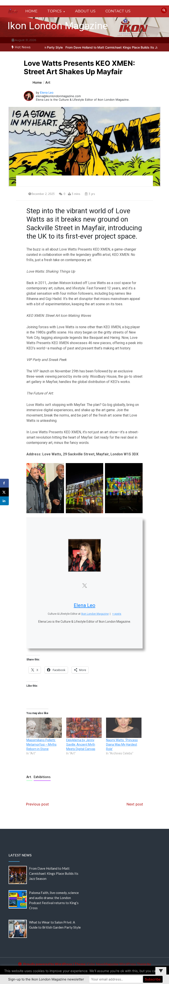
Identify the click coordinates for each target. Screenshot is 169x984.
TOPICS (54, 11)
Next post (135, 804)
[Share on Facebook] (4, 483)
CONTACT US (117, 11)
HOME (31, 11)
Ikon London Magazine (57, 26)
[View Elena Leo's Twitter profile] (84, 585)
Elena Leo (46, 92)
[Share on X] (4, 492)
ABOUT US (85, 11)
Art (29, 777)
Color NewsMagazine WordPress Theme (117, 964)
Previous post (37, 804)
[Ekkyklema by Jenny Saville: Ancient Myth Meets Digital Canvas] (84, 728)
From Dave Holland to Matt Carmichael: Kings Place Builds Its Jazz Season (102, 47)
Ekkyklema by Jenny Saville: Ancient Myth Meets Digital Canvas (80, 744)
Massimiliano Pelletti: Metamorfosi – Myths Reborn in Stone (41, 744)
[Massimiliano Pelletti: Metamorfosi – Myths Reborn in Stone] (44, 728)
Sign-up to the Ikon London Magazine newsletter (46, 979)
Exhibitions (42, 777)
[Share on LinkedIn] (4, 500)
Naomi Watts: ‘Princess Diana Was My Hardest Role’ (122, 744)
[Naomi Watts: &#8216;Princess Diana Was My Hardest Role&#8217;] (123, 728)
